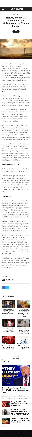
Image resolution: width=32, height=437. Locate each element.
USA (12, 279)
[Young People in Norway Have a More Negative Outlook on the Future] (8, 340)
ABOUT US (8, 432)
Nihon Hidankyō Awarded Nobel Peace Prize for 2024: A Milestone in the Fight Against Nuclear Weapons (24, 312)
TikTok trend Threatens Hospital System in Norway (24, 347)
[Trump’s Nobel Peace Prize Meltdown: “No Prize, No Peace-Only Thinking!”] (6, 404)
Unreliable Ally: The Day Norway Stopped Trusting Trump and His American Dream (20, 420)
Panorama (15, 14)
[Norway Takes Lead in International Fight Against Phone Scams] (8, 323)
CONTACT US (27, 432)
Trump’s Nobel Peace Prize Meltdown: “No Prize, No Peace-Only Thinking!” (20, 403)
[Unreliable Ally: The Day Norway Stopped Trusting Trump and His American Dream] (6, 421)
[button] (2, 9)
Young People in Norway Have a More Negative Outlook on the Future (8, 347)
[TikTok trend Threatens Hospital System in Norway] (23, 340)
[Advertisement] (16, 4)
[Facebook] (14, 31)
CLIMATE (8, 279)
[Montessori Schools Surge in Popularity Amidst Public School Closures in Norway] (23, 323)
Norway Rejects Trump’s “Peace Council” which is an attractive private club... (15, 390)
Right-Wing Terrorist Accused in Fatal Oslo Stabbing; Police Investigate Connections (8, 311)
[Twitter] (18, 31)
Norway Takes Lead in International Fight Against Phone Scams (8, 330)
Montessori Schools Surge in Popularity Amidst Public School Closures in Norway (23, 331)
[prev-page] (14, 352)
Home (3, 432)
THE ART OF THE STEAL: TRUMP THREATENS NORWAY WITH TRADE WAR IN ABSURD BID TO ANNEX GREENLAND (20, 412)
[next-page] (17, 352)
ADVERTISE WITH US (17, 432)
